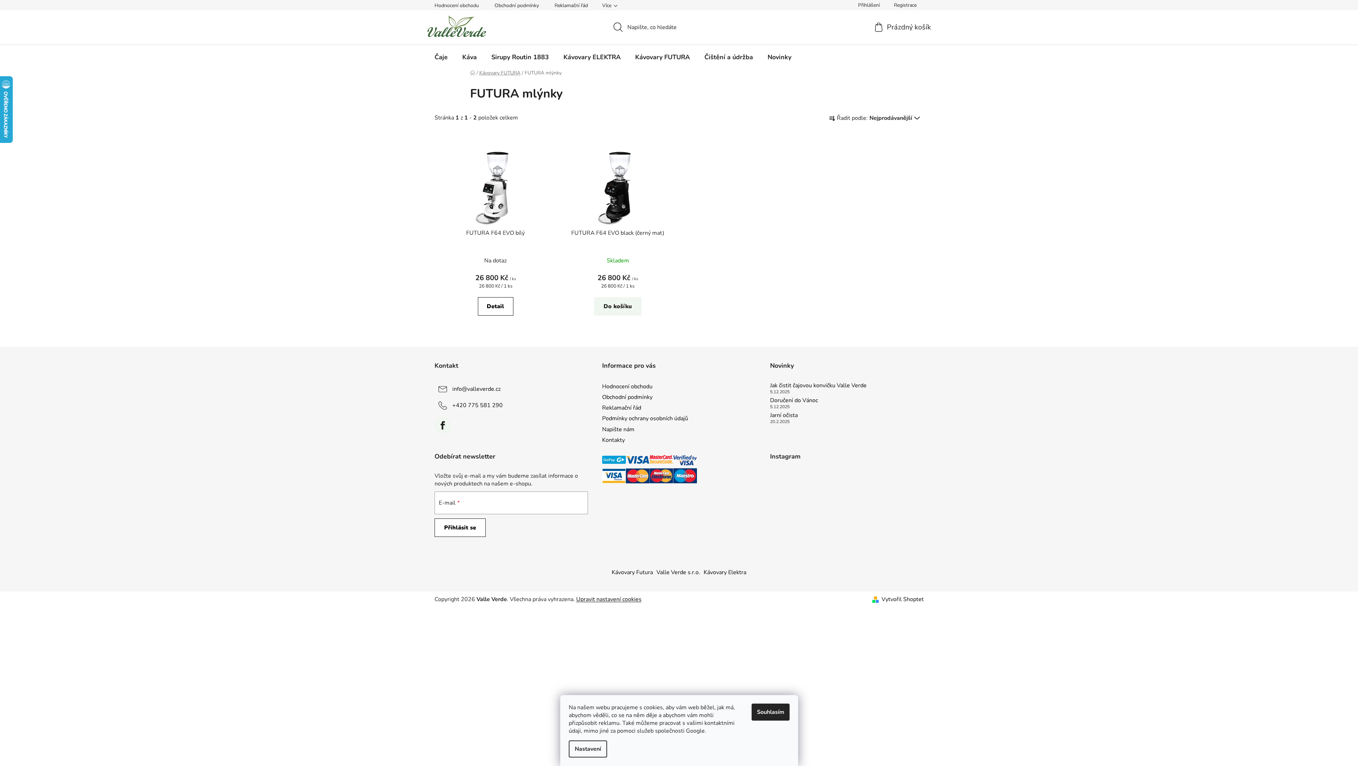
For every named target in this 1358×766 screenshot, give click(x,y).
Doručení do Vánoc (794, 401)
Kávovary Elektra (725, 572)
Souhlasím (770, 712)
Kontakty (613, 440)
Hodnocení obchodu (457, 5)
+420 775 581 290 (477, 405)
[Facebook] (443, 425)
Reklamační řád (571, 5)
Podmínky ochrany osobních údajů (645, 418)
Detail (495, 306)
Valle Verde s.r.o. (678, 572)
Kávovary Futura (632, 572)
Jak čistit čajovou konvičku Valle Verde (818, 386)
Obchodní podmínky (517, 5)
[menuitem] (441, 57)
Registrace (905, 5)
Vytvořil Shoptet (903, 599)
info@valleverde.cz (476, 389)
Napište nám (618, 429)
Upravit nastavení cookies (609, 599)
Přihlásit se (460, 528)
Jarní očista (784, 415)
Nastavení (588, 749)
